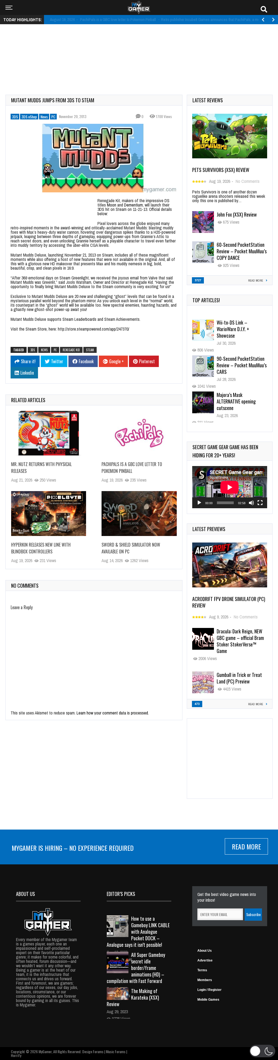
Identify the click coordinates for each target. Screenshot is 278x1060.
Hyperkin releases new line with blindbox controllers (41, 548)
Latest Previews (208, 528)
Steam (90, 350)
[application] (229, 487)
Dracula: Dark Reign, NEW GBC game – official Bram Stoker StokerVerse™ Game (240, 641)
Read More (246, 846)
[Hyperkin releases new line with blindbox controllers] (48, 513)
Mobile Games (208, 1000)
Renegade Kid (71, 350)
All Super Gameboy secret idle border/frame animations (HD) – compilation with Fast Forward (136, 967)
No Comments (248, 181)
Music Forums (115, 1051)
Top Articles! (206, 300)
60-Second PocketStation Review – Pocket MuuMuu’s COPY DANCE (242, 251)
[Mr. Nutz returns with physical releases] (48, 433)
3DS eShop (29, 116)
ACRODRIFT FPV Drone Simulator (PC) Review (228, 602)
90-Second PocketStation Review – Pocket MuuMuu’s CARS (242, 329)
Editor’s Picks (121, 893)
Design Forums (92, 1051)
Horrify (16, 1055)
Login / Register (209, 990)
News (44, 116)
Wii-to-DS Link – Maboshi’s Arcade (241, 398)
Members (204, 980)
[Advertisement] (139, 45)
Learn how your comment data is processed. (113, 713)
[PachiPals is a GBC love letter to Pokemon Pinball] (139, 433)
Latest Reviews (207, 100)
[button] (262, 1051)
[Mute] (251, 503)
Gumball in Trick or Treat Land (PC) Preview (239, 678)
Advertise (205, 960)
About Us (204, 951)
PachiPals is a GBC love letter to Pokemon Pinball (132, 467)
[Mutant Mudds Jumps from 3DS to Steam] (94, 158)
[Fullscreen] (260, 503)
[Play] (199, 503)
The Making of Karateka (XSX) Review (133, 997)
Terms (202, 970)
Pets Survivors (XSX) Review (220, 169)
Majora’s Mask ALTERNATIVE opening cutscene (236, 365)
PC (53, 116)
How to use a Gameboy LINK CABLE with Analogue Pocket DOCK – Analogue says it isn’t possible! (138, 931)
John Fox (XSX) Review (237, 214)
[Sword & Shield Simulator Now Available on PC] (139, 513)
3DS (15, 116)
